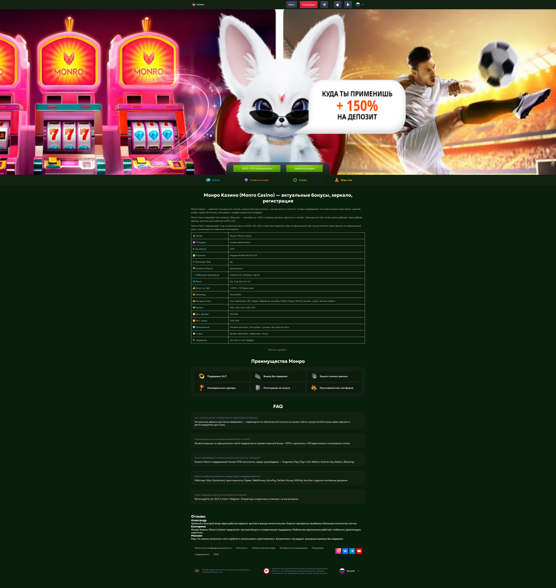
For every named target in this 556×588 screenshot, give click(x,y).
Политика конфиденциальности (213, 547)
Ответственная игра (263, 547)
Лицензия (317, 547)
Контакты (241, 547)
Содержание (202, 554)
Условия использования (293, 547)
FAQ (216, 554)
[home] (198, 5)
